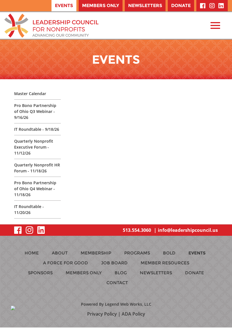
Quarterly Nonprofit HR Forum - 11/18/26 (37, 168)
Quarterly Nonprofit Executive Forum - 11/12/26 (33, 147)
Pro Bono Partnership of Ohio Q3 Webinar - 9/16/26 (35, 111)
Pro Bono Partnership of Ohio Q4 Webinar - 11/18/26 (35, 188)
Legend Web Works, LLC (128, 304)
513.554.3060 (137, 230)
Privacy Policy (102, 314)
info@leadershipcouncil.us (188, 230)
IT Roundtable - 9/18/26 (36, 129)
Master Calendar (30, 93)
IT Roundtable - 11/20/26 (29, 209)
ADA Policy (133, 314)
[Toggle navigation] (215, 25)
